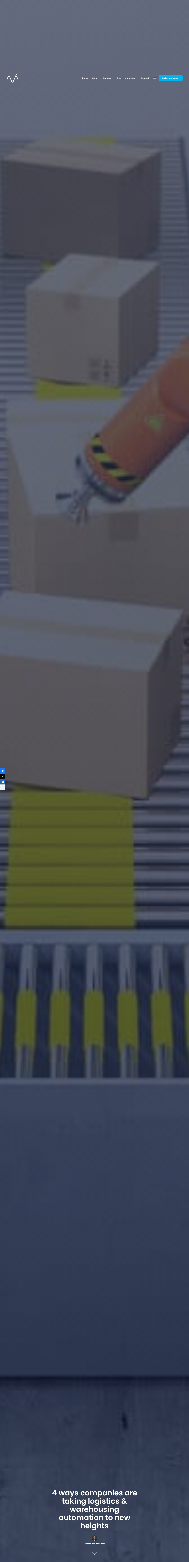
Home (85, 78)
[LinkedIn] (2, 781)
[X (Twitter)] (2, 776)
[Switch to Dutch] (154, 78)
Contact (145, 78)
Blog (119, 78)
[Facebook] (2, 771)
